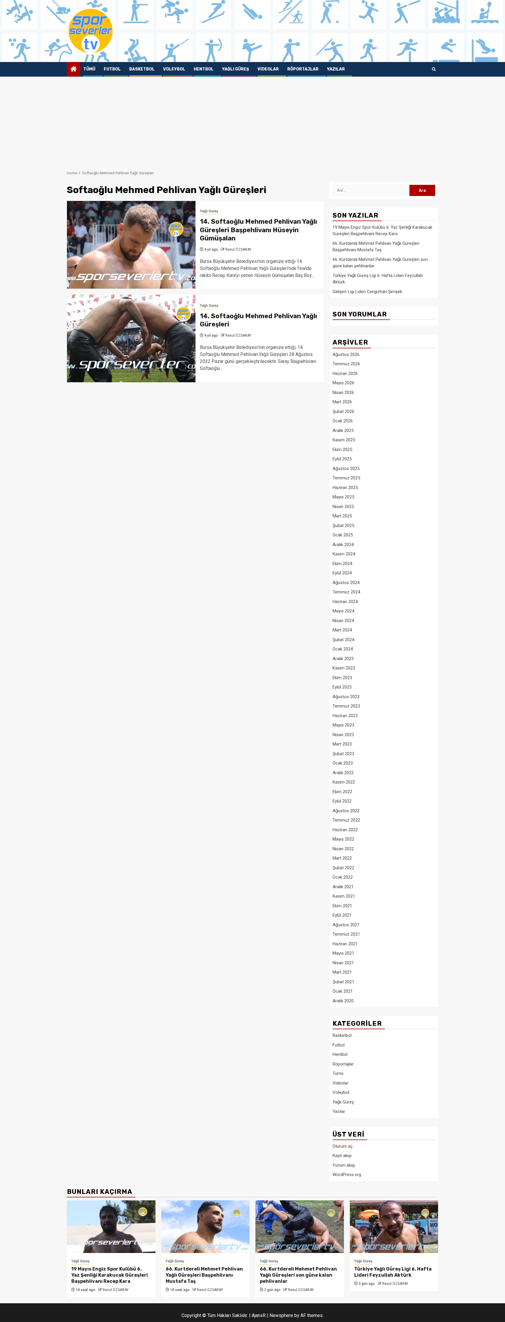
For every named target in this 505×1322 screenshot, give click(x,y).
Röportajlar (303, 69)
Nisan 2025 (343, 506)
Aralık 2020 (343, 1000)
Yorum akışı (344, 1165)
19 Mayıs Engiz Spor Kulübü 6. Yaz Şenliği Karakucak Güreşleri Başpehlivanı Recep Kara (109, 1275)
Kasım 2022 (344, 782)
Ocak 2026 (343, 421)
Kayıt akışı (342, 1155)
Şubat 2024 (343, 639)
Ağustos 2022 (346, 810)
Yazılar (336, 69)
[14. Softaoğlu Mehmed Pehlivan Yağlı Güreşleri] (131, 338)
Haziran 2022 (345, 829)
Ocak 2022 (343, 877)
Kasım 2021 (344, 896)
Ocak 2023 (343, 763)
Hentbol (204, 69)
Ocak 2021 (343, 991)
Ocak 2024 (343, 649)
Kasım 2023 (344, 668)
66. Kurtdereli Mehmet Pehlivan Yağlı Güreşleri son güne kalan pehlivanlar (298, 1275)
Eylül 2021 (342, 915)
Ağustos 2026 (346, 354)
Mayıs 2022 (343, 839)
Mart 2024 (342, 630)
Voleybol (174, 69)
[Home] (73, 70)
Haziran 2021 (345, 943)
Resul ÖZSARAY (238, 249)
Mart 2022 (342, 858)
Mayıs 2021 (343, 953)
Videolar (268, 69)
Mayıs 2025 (343, 497)
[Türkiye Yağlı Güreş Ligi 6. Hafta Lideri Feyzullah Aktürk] (394, 1226)
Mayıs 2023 (343, 725)
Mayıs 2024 (343, 611)
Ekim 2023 (342, 677)
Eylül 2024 (342, 573)
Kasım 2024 (344, 554)
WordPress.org (347, 1174)
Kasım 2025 (344, 440)
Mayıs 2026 (343, 382)
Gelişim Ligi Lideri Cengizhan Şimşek (367, 291)
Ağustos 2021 (346, 924)
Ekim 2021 (342, 905)
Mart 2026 (342, 401)
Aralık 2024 (343, 544)
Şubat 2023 (343, 753)
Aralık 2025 (343, 430)
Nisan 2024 (343, 620)
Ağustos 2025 (346, 468)
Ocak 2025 (343, 535)
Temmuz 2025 (346, 478)
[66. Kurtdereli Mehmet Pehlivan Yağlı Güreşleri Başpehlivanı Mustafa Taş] (205, 1226)
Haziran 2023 (345, 715)
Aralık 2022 (343, 772)
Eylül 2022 (342, 801)
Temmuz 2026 (346, 363)
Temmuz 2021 (346, 934)
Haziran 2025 (345, 487)
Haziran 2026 (345, 373)
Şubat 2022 (343, 867)
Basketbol (142, 69)
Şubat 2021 (343, 981)
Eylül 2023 (342, 687)
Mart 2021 (342, 972)
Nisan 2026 (343, 392)
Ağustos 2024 (346, 582)
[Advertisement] (252, 120)
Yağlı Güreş (235, 69)
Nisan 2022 (343, 848)
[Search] (433, 69)
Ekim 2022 (342, 791)
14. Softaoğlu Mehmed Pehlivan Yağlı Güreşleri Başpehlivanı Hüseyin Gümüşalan (258, 230)
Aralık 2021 (343, 886)
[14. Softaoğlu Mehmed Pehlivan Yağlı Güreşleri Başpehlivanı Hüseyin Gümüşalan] (131, 245)
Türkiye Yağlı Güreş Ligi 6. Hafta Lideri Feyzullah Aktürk (393, 1272)
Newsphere (281, 1315)
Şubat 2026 (343, 411)
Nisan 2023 (343, 734)
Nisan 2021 (343, 962)
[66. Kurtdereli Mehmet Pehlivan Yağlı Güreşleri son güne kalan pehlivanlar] (299, 1226)
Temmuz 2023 (346, 706)
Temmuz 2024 (346, 592)
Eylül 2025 (342, 459)
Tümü (89, 69)
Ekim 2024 (342, 563)
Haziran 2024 (345, 601)
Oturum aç (343, 1146)
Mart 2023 (342, 744)
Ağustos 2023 (346, 696)
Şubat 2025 (343, 525)
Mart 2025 (342, 516)
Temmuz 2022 (346, 820)
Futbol (112, 69)
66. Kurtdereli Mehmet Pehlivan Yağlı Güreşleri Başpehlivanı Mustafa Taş (204, 1275)
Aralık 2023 (343, 658)
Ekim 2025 (342, 449)
